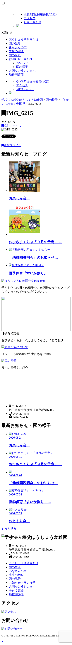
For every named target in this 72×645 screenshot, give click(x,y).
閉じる (8, 32)
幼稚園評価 (16, 74)
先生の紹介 (16, 51)
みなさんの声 (18, 47)
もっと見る (8, 528)
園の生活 (15, 43)
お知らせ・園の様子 (22, 59)
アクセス (29, 18)
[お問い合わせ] (11, 628)
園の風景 (15, 55)
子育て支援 (16, 590)
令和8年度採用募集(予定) (40, 14)
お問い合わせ (32, 22)
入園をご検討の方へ (22, 70)
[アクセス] (8, 611)
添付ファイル (12, 125)
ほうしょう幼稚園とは (23, 39)
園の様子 (22, 66)
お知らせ (22, 62)
